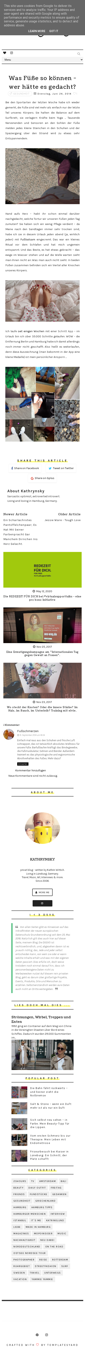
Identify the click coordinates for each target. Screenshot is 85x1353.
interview (58, 1213)
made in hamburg (38, 1227)
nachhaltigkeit (24, 1240)
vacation (20, 1279)
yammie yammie (42, 1279)
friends (19, 1194)
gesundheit (21, 93)
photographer (23, 1259)
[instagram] (12, 53)
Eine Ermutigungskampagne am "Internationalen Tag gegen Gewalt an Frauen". (42, 653)
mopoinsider (43, 1233)
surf (64, 1266)
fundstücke (38, 1194)
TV (32, 1181)
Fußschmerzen (28, 731)
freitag (56, 1187)
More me (43, 892)
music (62, 1233)
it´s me (36, 1220)
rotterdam (60, 1259)
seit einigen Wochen (31, 331)
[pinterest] (37, 1335)
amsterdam (47, 1181)
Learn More (36, 31)
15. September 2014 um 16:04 (32, 735)
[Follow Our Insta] (42, 903)
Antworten (22, 764)
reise (43, 1259)
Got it (53, 31)
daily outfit (37, 1187)
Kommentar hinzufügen (30, 770)
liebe (17, 1227)
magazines (21, 1233)
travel (34, 1272)
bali (63, 1181)
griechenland (45, 1200)
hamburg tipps (42, 1207)
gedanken (59, 1194)
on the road (54, 1246)
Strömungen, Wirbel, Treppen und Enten (41, 1019)
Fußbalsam (27, 239)
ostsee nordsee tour (29, 1253)
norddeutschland (26, 1246)
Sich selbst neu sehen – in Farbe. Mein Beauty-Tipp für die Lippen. (49, 1123)
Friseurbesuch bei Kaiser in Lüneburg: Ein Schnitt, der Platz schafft (49, 1155)
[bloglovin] (5, 53)
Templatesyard (62, 1345)
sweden (19, 1272)
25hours (19, 1181)
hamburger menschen (29, 1213)
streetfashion (45, 1266)
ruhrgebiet (21, 1266)
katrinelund (55, 1220)
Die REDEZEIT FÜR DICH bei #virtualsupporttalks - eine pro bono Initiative (42, 598)
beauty (18, 1187)
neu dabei (47, 1240)
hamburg (19, 1207)
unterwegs (52, 1272)
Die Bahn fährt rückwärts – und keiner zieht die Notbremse (49, 1092)
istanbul (19, 1220)
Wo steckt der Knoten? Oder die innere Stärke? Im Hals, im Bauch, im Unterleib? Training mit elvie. (42, 709)
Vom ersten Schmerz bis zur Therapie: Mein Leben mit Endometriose (50, 1139)
